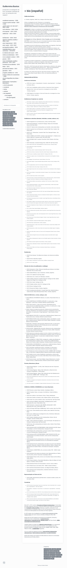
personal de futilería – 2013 (10, 68)
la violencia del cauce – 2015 (10, 52)
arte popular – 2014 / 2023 (10, 31)
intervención (11, 119)
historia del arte (6, 117)
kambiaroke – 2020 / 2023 (10, 37)
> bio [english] (8, 95)
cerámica (5, 113)
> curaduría (6, 87)
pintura (4, 123)
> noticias (5, 91)
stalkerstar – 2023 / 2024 (9, 33)
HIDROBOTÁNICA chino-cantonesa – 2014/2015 (9, 50)
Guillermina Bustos (11, 6)
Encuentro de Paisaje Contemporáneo (45, 505)
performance (5, 121)
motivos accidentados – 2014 (10, 55)
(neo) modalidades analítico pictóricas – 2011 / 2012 (10, 61)
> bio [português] (10, 97)
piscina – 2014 (6, 59)
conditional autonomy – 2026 (10, 20)
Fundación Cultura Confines (33, 507)
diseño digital (5, 115)
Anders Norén (45, 565)
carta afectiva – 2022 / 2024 (10, 29)
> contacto (5, 99)
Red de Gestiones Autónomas (39, 532)
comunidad (10, 113)
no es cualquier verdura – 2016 (11, 57)
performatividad (13, 121)
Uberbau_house (44, 520)
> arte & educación (8, 85)
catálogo (13, 112)
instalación (13, 117)
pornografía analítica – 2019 (10, 47)
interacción (5, 119)
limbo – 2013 (6, 66)
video (11, 125)
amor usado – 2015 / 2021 (9, 45)
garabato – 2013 (7, 70)
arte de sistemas (6, 112)
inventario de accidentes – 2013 (11, 64)
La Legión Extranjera (51, 532)
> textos (5, 89)
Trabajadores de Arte (28, 25)
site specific (9, 123)
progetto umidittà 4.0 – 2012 (10, 72)
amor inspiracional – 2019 (9, 43)
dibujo (15, 113)
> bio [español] (7, 93)
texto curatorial (6, 125)
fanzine (11, 115)
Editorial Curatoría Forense (45, 524)
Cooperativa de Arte (35, 520)
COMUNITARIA (35, 528)
